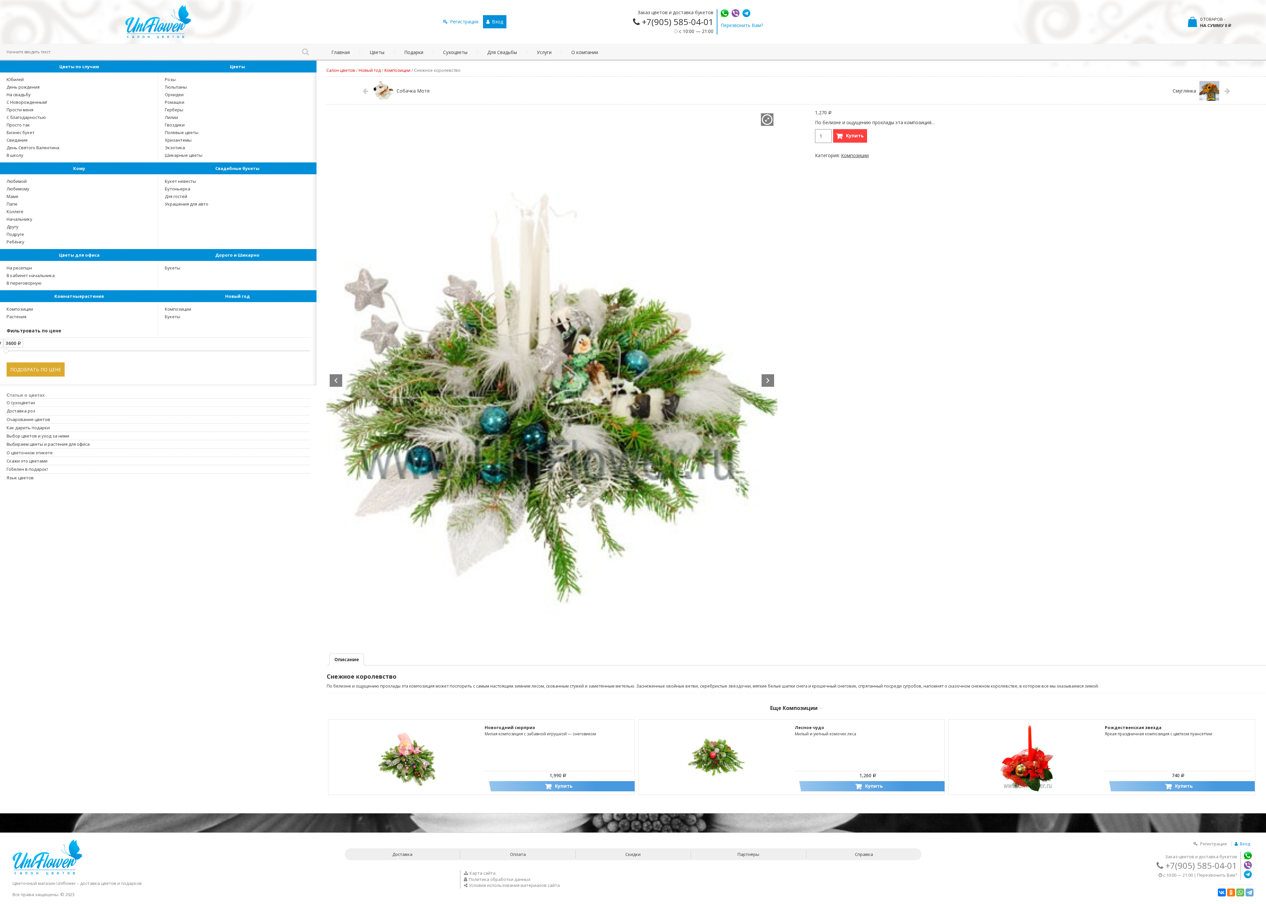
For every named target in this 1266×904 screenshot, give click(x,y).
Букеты (172, 268)
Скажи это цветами (27, 461)
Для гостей (176, 196)
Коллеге (15, 211)
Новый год (237, 296)
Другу (12, 227)
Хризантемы (178, 140)
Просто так (18, 125)
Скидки (633, 854)
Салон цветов (340, 70)
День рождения (23, 87)
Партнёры (748, 854)
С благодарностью (26, 117)
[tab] (346, 659)
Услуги (544, 52)
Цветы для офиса (79, 255)
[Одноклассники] (1231, 892)
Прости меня (20, 110)
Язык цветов (20, 478)
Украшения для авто (186, 204)
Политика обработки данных (499, 879)
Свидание (17, 140)
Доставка (402, 854)
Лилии (171, 117)
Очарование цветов (28, 419)
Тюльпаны (176, 87)
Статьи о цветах (26, 395)
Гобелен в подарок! (27, 469)
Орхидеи (174, 95)
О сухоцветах (21, 403)
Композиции (20, 309)
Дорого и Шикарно (237, 255)
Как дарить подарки (28, 428)
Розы (170, 79)
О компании (584, 52)
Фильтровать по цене (34, 330)
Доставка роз (21, 411)
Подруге (15, 234)
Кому (79, 168)
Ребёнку (15, 242)
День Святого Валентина (33, 148)
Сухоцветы (455, 52)
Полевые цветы (181, 132)
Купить (855, 135)
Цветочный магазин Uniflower (44, 883)
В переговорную (24, 283)
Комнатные (79, 296)
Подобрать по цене (35, 369)
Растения (16, 317)
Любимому (18, 189)
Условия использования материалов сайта (514, 885)
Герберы (174, 110)
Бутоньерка (177, 189)
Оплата (518, 854)
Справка (864, 854)
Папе (12, 204)
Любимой (17, 181)
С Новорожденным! (27, 102)
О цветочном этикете (30, 453)
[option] (551, 379)
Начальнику (19, 219)
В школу (15, 155)
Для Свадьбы (502, 52)
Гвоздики (175, 125)
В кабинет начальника (31, 275)
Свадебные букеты (237, 168)
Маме (12, 196)
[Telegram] (1249, 892)
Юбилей (15, 79)
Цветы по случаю (79, 67)
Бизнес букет (21, 132)
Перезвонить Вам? (742, 25)
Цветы (377, 52)
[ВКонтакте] (1222, 892)
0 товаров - (1215, 22)
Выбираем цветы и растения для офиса (48, 444)
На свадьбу (19, 95)
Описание (346, 659)
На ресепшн (19, 268)
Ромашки (174, 102)
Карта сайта (482, 873)
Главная (340, 52)
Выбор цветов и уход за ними (38, 436)
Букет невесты (180, 181)
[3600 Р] (6, 351)
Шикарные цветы (183, 155)
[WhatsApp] (1240, 892)
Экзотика (175, 148)
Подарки (413, 52)
